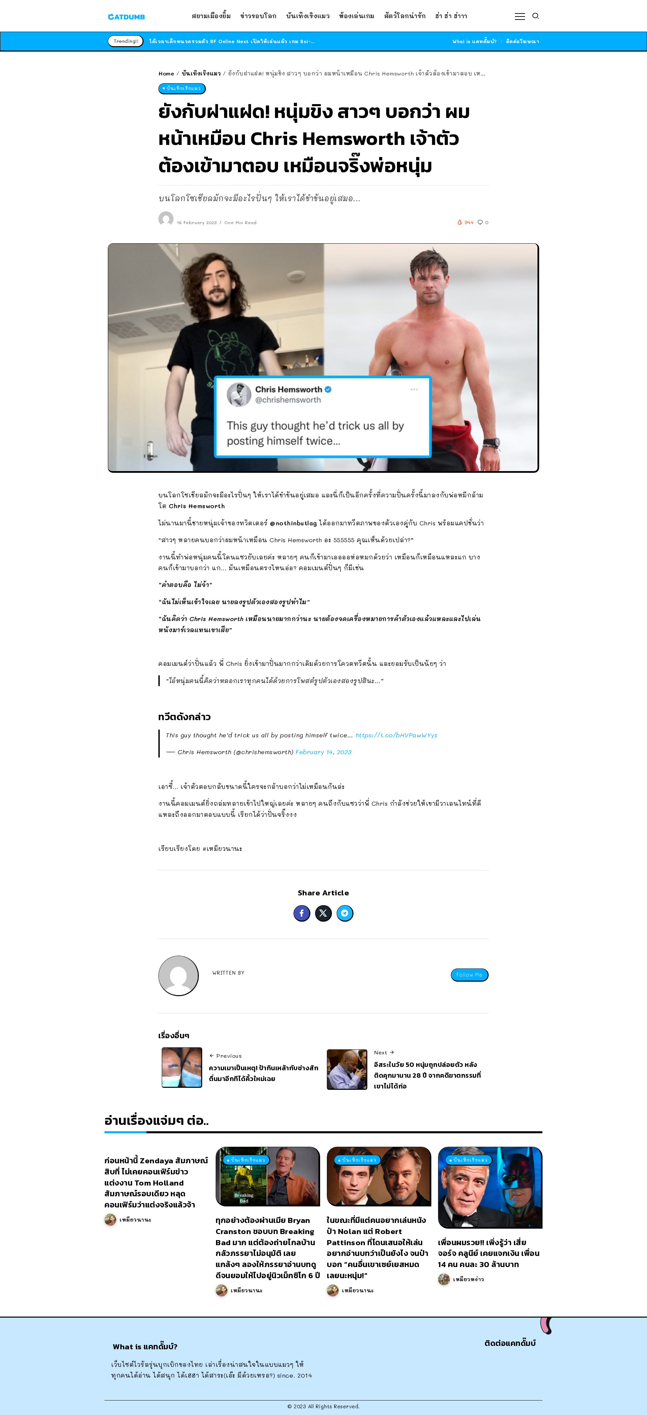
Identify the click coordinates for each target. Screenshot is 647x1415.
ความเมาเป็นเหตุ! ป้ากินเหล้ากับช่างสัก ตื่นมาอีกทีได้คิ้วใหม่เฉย (263, 1073)
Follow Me (469, 975)
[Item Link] (267, 1176)
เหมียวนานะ (136, 1219)
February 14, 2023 (324, 752)
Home (166, 73)
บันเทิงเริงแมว (201, 73)
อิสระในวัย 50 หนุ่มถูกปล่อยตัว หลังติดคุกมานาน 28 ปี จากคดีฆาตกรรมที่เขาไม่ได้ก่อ (427, 1075)
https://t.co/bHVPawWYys (397, 735)
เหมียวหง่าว (468, 1279)
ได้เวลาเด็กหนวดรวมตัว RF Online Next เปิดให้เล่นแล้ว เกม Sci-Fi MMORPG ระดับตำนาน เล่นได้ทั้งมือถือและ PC (290, 41)
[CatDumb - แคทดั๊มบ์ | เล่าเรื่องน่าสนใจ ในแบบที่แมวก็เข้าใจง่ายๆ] (126, 16)
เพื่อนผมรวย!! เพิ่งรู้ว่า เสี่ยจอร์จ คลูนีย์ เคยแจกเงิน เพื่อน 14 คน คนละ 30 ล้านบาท (489, 1253)
